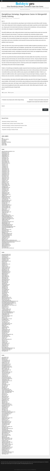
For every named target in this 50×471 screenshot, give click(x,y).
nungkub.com (4, 342)
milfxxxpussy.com (5, 335)
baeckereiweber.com (6, 254)
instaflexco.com (5, 182)
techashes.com (5, 256)
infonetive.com (5, 419)
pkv (2, 138)
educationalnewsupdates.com (8, 151)
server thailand (45, 461)
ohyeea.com (4, 340)
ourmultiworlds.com (6, 360)
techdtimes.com (5, 259)
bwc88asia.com (5, 319)
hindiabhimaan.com (6, 449)
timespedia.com (5, 399)
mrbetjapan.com (5, 407)
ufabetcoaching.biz (6, 244)
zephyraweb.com (5, 168)
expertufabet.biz (5, 275)
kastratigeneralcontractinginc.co (8, 302)
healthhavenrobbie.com (7, 216)
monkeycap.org (5, 382)
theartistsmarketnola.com (7, 428)
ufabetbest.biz (5, 287)
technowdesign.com (6, 310)
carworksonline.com (6, 372)
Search (45, 109)
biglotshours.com (5, 269)
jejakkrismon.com (5, 400)
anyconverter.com (5, 398)
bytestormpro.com (6, 204)
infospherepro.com (6, 197)
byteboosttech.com (6, 267)
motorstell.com (5, 375)
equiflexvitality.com (6, 219)
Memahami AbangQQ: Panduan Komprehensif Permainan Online (14, 125)
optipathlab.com (5, 155)
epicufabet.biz (5, 291)
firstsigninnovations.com (7, 367)
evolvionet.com (5, 157)
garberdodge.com (5, 368)
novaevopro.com (5, 172)
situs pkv (33, 461)
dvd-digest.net (5, 427)
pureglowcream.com (6, 410)
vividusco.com (5, 165)
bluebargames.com (6, 365)
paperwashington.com (6, 229)
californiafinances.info (6, 422)
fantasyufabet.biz (5, 276)
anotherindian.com (6, 343)
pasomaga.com (5, 347)
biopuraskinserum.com (6, 421)
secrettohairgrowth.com (7, 412)
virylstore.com (5, 374)
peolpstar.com (5, 370)
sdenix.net (4, 383)
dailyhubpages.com (6, 222)
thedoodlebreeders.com (7, 323)
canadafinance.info (6, 423)
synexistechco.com (6, 163)
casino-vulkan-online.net (7, 439)
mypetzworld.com (5, 316)
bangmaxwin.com (5, 418)
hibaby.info (4, 228)
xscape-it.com (5, 308)
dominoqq (4, 143)
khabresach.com (5, 450)
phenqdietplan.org (5, 331)
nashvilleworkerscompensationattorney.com (11, 241)
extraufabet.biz (5, 282)
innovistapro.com (5, 183)
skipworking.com (5, 396)
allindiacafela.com (5, 437)
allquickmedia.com (6, 403)
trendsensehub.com (6, 207)
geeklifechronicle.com (6, 196)
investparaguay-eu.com (7, 318)
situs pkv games (5, 139)
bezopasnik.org (5, 415)
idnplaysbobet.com (6, 223)
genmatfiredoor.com (6, 214)
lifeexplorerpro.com (6, 202)
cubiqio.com (4, 195)
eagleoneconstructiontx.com (8, 218)
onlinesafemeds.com (6, 271)
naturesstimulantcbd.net (7, 348)
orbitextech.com (5, 210)
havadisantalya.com (6, 258)
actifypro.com (5, 180)
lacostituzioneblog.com (7, 339)
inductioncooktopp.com (7, 234)
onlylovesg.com (5, 220)
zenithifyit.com (5, 166)
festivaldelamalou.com (6, 366)
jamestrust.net (5, 394)
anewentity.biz (5, 408)
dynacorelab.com (5, 162)
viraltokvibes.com (5, 379)
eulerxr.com (4, 208)
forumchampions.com (6, 364)
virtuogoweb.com (5, 268)
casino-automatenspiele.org (8, 391)
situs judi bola (9, 461)
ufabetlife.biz (4, 283)
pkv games (5, 92)
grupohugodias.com (6, 324)
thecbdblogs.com (5, 450)
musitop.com (4, 337)
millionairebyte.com (6, 246)
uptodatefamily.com (6, 336)
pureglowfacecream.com (7, 405)
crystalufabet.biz (5, 292)
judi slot (4, 461)
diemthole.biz (4, 401)
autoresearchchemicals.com (8, 451)
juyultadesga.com (5, 314)
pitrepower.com (5, 440)
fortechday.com (5, 247)
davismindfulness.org (6, 245)
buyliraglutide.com (5, 270)
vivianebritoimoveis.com (7, 380)
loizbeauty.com (5, 397)
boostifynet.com (5, 175)
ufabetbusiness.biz (6, 279)
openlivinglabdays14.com (7, 304)
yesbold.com (4, 263)
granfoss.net (4, 436)
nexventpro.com (5, 176)
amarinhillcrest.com (6, 384)
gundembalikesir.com (6, 261)
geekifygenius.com (6, 209)
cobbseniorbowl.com (6, 309)
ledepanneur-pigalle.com (7, 426)
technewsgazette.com (6, 404)
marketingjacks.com (6, 446)
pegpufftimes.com (6, 362)
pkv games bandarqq (6, 142)
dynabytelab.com (5, 156)
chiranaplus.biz (5, 429)
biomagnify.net (5, 350)
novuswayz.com (5, 179)
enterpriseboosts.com (6, 389)
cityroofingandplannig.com (7, 312)
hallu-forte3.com (5, 433)
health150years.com (6, 376)
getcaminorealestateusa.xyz (8, 247)
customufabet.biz (5, 289)
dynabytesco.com (5, 192)
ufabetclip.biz (4, 274)
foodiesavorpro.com (6, 198)
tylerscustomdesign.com (7, 371)
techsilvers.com (5, 326)
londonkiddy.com (5, 243)
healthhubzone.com (6, 264)
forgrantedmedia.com (6, 369)
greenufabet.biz (5, 280)
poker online (4, 144)
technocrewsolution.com (7, 378)
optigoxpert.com (5, 178)
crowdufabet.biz (5, 295)
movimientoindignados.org (7, 334)
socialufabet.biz (5, 285)
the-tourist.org (5, 385)
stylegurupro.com (5, 193)
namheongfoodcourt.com (7, 431)
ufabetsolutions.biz (6, 284)
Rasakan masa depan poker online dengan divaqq (13, 99)
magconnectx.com (6, 237)
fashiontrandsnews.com (7, 298)
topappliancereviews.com (7, 447)
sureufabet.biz (5, 288)
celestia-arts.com (5, 363)
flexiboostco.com (5, 152)
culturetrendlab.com (6, 206)
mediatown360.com (6, 441)
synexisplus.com (5, 158)
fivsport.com (4, 328)
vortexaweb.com (5, 169)
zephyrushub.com (5, 154)
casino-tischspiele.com (6, 392)
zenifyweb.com (5, 212)
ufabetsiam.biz (5, 277)
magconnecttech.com (6, 211)
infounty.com (4, 317)
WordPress (34, 469)
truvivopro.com (5, 164)
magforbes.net (5, 381)
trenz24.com (4, 395)
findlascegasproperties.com (8, 215)
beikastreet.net (5, 358)
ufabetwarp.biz (5, 273)
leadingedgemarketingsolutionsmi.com (10, 301)
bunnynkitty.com (5, 414)
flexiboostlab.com (5, 184)
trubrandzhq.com (5, 174)
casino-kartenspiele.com (7, 390)
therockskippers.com (6, 435)
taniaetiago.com (5, 345)
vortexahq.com (5, 166)
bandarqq (14, 461)
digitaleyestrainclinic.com (7, 442)
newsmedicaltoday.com (7, 235)
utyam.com (4, 338)
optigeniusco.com (5, 170)
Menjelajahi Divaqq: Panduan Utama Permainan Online (12, 123)
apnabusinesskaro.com (7, 452)
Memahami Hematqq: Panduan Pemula (9, 121)
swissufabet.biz (5, 278)
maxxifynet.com (5, 160)
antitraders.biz (5, 306)
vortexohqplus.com (6, 185)
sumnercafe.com (5, 332)
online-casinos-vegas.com (7, 444)
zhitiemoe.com (5, 341)
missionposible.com (6, 443)
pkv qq (16, 463)
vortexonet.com (5, 159)
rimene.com (4, 425)
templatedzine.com (6, 329)
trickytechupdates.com (7, 448)
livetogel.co (4, 213)
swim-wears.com (5, 369)
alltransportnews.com (6, 297)
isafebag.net (4, 387)
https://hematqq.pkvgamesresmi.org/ (26, 463)
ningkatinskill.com (5, 327)
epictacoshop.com (6, 420)
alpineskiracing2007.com (7, 438)
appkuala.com (5, 409)
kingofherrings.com (6, 406)
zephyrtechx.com (5, 177)
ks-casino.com (5, 321)
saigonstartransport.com (7, 417)
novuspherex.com (5, 171)
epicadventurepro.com (6, 200)
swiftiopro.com (5, 186)
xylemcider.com (5, 344)
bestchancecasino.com (7, 231)
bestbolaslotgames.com (7, 225)
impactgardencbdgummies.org (8, 348)
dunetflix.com (4, 333)
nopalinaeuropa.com (6, 349)
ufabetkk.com (5, 402)
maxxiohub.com (5, 167)
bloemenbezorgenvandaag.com (8, 411)
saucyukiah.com (5, 357)
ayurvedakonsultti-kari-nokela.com (9, 305)
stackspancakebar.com (7, 430)
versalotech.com (5, 188)
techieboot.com (5, 260)
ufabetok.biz (4, 293)
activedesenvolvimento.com (8, 221)
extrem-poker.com (6, 320)
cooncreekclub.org (6, 361)
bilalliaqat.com (5, 232)
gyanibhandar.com (6, 272)
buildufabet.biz (5, 296)
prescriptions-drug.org (6, 377)
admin (4, 18)
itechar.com (4, 262)
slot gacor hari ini (4, 463)
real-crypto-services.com (7, 315)
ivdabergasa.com (5, 313)
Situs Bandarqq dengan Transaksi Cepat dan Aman (25, 6)
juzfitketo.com (5, 346)
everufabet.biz (5, 294)
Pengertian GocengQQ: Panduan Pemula (10, 129)
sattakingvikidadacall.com (7, 224)
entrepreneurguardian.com (7, 227)
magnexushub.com (6, 267)
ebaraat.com (4, 265)
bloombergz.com (5, 388)
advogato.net (5, 386)
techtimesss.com (5, 373)
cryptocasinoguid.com (6, 300)
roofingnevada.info (6, 236)
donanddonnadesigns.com (7, 217)
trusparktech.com (5, 173)
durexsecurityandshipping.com (8, 311)
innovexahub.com (5, 161)
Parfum (18, 469)
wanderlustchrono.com (6, 205)
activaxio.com (5, 191)
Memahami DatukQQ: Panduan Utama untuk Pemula (12, 127)
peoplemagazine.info (6, 255)
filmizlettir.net (4, 359)
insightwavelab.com (6, 201)
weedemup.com (5, 230)
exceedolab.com (5, 190)
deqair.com (4, 325)
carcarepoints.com (6, 322)
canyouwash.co (5, 257)
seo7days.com (5, 409)
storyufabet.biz (5, 290)
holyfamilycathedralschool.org (8, 242)
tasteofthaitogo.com (6, 413)
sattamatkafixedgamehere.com (8, 226)
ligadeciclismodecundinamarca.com (9, 240)
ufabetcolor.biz (5, 281)
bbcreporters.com (5, 299)
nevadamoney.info (6, 424)
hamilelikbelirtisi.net (6, 187)
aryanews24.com (5, 307)
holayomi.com (5, 239)
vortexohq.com (5, 199)
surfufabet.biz (5, 286)
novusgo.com (4, 203)
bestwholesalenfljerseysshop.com (9, 303)
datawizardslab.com (6, 194)
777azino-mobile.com (6, 308)
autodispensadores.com (7, 233)
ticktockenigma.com (6, 207)
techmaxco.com (5, 189)
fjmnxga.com (4, 416)
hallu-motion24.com (6, 434)
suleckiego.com (5, 453)
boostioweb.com (5, 153)
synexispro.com (5, 238)
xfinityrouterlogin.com (6, 445)
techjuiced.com (5, 266)
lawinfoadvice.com (6, 330)
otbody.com (4, 393)
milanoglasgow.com (6, 432)
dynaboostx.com (5, 181)
